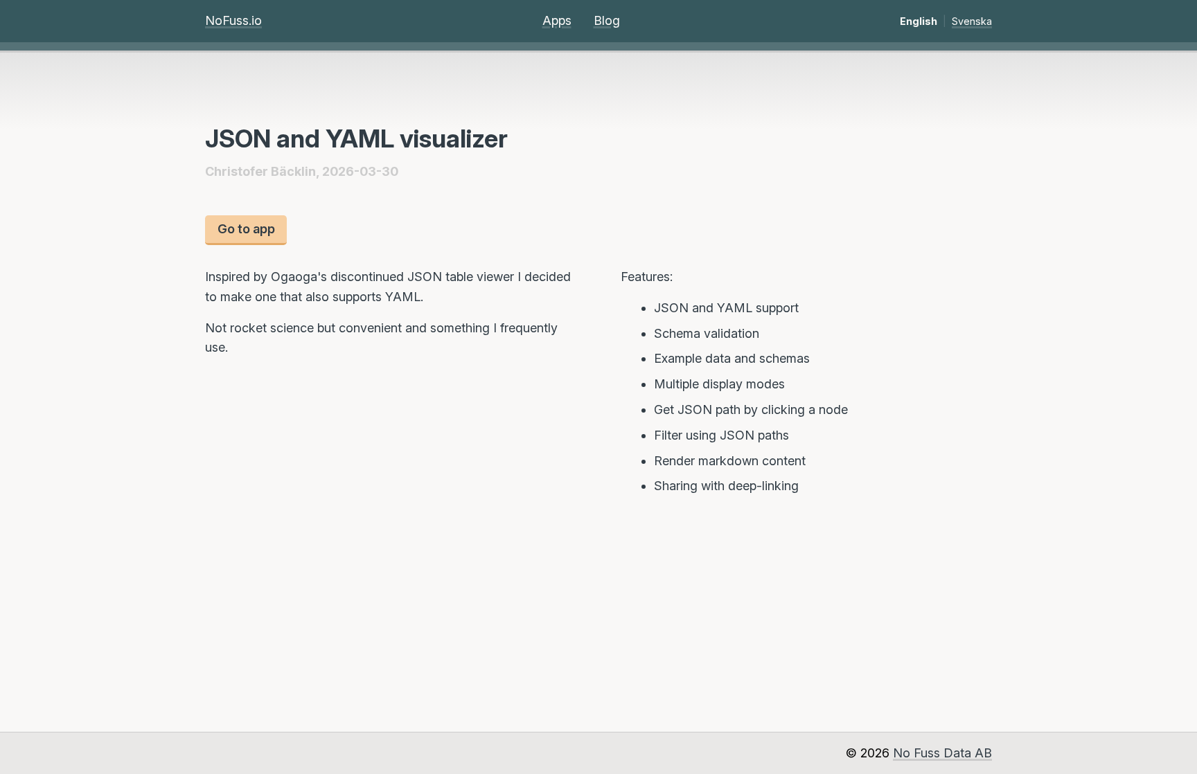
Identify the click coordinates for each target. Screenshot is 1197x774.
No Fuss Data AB (942, 753)
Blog (607, 20)
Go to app (246, 229)
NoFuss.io (233, 20)
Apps (556, 20)
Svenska (972, 21)
